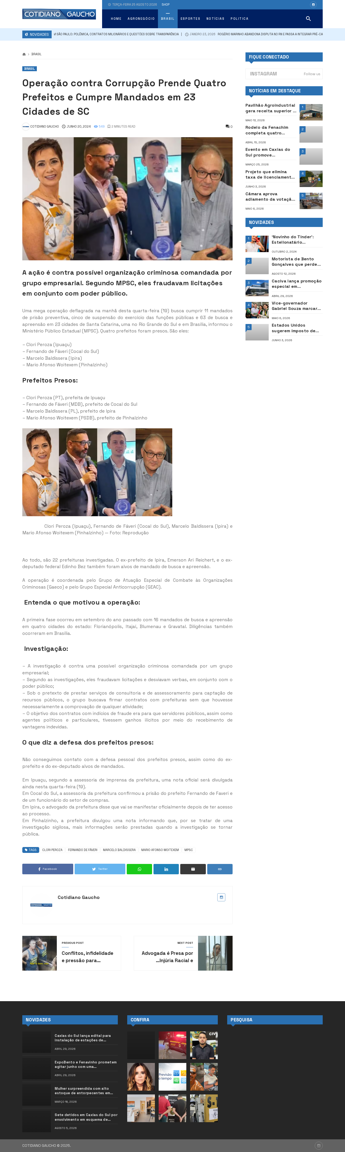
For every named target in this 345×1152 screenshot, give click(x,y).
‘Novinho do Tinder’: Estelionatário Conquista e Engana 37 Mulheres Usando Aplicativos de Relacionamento (296, 239)
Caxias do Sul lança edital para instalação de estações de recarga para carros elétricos (83, 1038)
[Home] (24, 54)
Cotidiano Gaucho (79, 897)
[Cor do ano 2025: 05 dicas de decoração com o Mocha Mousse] (141, 1108)
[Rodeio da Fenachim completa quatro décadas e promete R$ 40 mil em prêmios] (311, 134)
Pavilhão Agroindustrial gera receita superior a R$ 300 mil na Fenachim (270, 107)
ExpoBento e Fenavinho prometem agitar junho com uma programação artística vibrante (86, 1064)
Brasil (36, 54)
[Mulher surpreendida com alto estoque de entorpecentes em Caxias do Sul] (36, 1095)
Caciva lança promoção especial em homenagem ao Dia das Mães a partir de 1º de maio (297, 283)
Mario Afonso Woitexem (160, 850)
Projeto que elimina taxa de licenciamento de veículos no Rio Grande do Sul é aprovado (269, 174)
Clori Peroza (52, 850)
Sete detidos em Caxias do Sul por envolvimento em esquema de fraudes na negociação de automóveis (86, 1117)
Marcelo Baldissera (119, 850)
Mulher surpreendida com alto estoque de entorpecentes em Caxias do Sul (82, 1090)
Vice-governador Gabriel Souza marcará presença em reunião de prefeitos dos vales (296, 305)
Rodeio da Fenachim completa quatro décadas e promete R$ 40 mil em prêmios (269, 130)
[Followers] (313, 4)
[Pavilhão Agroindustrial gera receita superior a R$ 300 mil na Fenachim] (311, 112)
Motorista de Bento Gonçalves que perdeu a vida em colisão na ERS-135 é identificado (296, 261)
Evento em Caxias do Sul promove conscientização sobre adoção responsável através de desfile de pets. (270, 152)
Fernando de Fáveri (82, 850)
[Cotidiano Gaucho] (59, 14)
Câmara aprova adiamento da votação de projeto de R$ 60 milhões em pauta (269, 196)
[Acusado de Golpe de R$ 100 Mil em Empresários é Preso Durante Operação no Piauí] (172, 1108)
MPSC (188, 850)
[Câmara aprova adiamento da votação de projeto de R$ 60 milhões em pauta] (311, 201)
